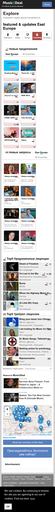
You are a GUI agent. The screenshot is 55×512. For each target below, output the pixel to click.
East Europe (12, 54)
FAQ (42, 483)
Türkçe (22, 479)
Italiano (46, 477)
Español (19, 477)
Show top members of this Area (27, 442)
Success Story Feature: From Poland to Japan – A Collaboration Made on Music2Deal (26, 386)
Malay (43, 479)
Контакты (9, 485)
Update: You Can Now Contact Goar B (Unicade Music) (35, 397)
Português (15, 479)
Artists (17, 37)
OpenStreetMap (45, 434)
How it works (10, 483)
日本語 (48, 479)
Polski (33, 477)
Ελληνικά (7, 479)
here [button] (32, 498)
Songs (27, 37)
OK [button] (8, 506)
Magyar (37, 479)
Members (8, 37)
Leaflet (33, 434)
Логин (47, 4)
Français (26, 477)
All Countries (29, 54)
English (12, 477)
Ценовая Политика (29, 483)
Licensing (37, 37)
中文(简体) (29, 479)
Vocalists (47, 37)
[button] (27, 452)
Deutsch (6, 477)
